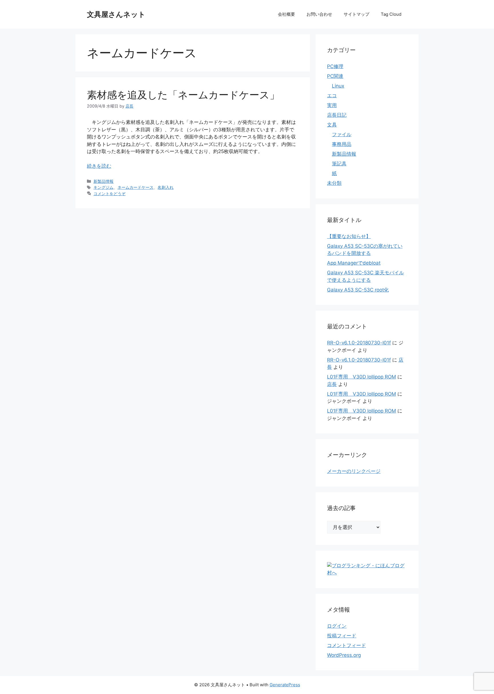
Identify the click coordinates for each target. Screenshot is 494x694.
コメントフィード (346, 645)
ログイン (336, 626)
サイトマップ (356, 14)
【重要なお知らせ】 (349, 236)
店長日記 (336, 115)
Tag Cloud (391, 14)
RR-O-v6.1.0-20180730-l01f (359, 343)
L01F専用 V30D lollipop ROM (361, 377)
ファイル (341, 134)
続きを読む (99, 166)
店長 (332, 384)
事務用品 (341, 144)
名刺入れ (166, 187)
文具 (332, 125)
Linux (338, 86)
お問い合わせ (319, 14)
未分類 (334, 183)
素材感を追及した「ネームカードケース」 (183, 95)
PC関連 (335, 76)
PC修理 (335, 66)
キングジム (103, 187)
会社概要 (286, 14)
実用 (332, 105)
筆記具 (339, 163)
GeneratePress (285, 684)
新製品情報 (103, 181)
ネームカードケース (135, 187)
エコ (332, 95)
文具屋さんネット (116, 14)
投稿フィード (341, 636)
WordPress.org (344, 655)
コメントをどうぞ (109, 193)
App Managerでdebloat (354, 263)
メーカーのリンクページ (354, 471)
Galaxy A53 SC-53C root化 (358, 290)
